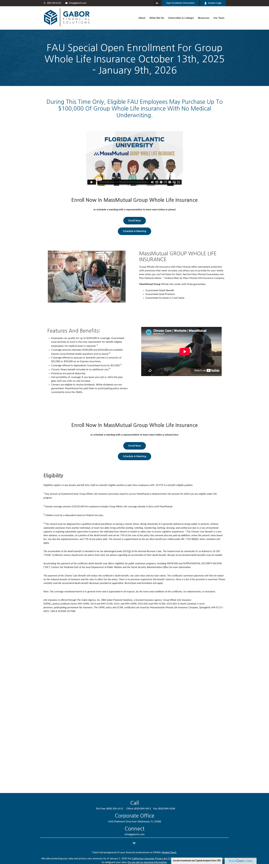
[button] (142, 18)
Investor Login (215, 3)
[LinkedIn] (156, 3)
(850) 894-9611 (142, 808)
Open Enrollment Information (180, 3)
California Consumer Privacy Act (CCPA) (154, 858)
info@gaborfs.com (77, 3)
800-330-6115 (54, 3)
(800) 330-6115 (114, 808)
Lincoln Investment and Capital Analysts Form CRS (197, 861)
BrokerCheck (169, 852)
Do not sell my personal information (147, 862)
